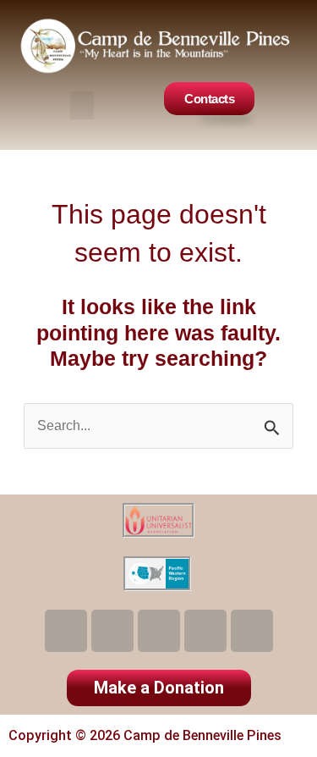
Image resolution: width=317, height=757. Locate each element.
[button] (82, 105)
